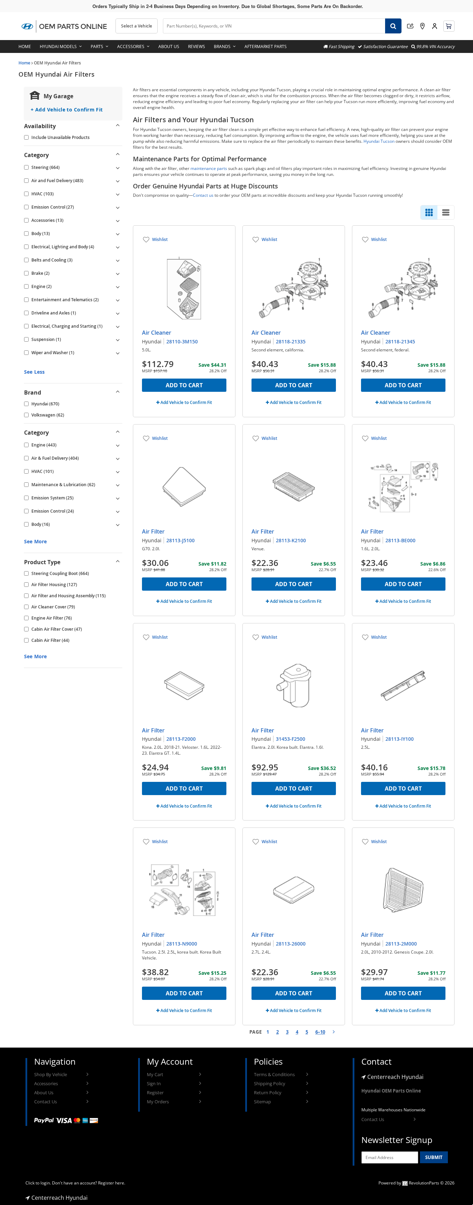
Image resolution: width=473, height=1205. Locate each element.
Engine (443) (44, 445)
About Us (168, 46)
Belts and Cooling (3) (52, 260)
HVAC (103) (42, 194)
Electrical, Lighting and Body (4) (62, 247)
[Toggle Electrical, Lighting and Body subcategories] (118, 247)
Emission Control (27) (52, 207)
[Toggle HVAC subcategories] (118, 194)
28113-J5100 (180, 540)
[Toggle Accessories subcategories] (118, 220)
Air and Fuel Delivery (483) (57, 181)
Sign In (154, 1083)
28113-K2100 (291, 540)
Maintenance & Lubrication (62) (63, 485)
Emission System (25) (52, 498)
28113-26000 (291, 943)
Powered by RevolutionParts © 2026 (416, 1183)
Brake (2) (40, 273)
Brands (222, 46)
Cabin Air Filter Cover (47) (56, 629)
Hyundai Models (58, 46)
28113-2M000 (401, 943)
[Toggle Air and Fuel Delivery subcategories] (118, 181)
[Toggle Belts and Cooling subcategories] (118, 260)
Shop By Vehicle (50, 1074)
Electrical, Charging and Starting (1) (67, 326)
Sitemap (262, 1101)
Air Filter (153, 531)
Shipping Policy (269, 1083)
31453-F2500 (290, 739)
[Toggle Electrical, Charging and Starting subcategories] (118, 326)
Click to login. (38, 1183)
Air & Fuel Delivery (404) (55, 458)
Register (155, 1092)
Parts (97, 46)
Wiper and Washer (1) (52, 353)
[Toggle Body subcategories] (118, 234)
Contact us (203, 195)
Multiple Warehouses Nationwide (393, 1110)
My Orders (158, 1101)
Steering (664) (45, 167)
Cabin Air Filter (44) (50, 640)
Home (24, 46)
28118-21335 (291, 341)
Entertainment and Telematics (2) (65, 300)
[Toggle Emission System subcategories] (118, 498)
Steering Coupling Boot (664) (60, 573)
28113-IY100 (399, 739)
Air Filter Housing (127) (54, 585)
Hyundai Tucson (379, 141)
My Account (434, 26)
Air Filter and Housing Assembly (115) (68, 596)
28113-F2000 (181, 739)
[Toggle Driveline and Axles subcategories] (118, 313)
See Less (34, 371)
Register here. (111, 1183)
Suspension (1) (46, 339)
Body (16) (40, 524)
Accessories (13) (47, 220)
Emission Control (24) (52, 511)
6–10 (320, 1032)
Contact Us (45, 1101)
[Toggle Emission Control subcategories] (118, 207)
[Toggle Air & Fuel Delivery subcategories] (118, 458)
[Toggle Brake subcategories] (118, 273)
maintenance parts (208, 168)
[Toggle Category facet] (118, 155)
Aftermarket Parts (266, 46)
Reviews (196, 46)
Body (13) (40, 233)
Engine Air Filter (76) (51, 618)
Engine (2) (41, 286)
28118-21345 (400, 341)
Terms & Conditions (274, 1074)
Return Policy (267, 1092)
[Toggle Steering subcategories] (118, 167)
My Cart (155, 1074)
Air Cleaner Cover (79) (53, 607)
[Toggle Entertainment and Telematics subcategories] (118, 300)
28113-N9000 (181, 943)
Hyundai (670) (45, 404)
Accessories (130, 46)
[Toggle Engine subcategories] (118, 286)
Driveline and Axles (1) (53, 313)
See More (35, 541)
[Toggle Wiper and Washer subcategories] (118, 353)
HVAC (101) (42, 471)
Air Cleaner (156, 332)
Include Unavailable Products (60, 137)
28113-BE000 (400, 540)
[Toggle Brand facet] (118, 392)
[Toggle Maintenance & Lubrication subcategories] (118, 485)
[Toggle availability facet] (118, 126)
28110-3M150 (182, 341)
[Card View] (429, 212)
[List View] (445, 212)
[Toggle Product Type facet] (118, 562)
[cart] (449, 26)
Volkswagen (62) (47, 415)
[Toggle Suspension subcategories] (118, 339)
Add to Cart (184, 385)
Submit (434, 1157)
